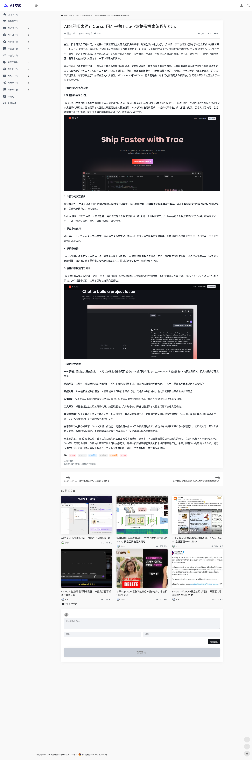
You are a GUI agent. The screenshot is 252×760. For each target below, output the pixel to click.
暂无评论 (71, 604)
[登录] (241, 6)
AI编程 (97, 44)
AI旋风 (53, 755)
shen (98, 33)
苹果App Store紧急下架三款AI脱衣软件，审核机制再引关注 (142, 593)
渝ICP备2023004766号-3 (66, 755)
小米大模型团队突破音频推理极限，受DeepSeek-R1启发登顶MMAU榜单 (197, 540)
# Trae (123, 455)
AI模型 (167, 102)
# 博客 (72, 455)
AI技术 (69, 66)
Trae (71, 49)
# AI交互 (82, 455)
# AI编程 (113, 455)
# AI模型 (92, 455)
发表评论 (214, 641)
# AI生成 (103, 455)
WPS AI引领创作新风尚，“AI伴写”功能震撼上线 (85, 538)
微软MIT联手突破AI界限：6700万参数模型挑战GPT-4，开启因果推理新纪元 (142, 540)
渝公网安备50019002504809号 (94, 755)
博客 (78, 15)
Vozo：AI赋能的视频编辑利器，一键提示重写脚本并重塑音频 (86, 593)
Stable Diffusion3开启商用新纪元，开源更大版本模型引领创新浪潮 (196, 593)
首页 (65, 15)
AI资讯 (71, 15)
